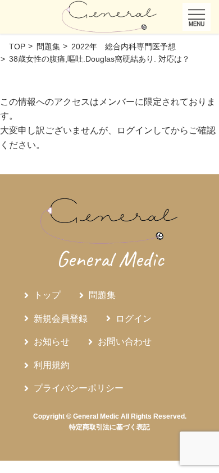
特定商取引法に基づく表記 (109, 427)
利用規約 (52, 365)
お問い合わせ (125, 341)
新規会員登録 (61, 318)
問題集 (102, 295)
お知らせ (52, 341)
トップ (47, 295)
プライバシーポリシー (79, 388)
